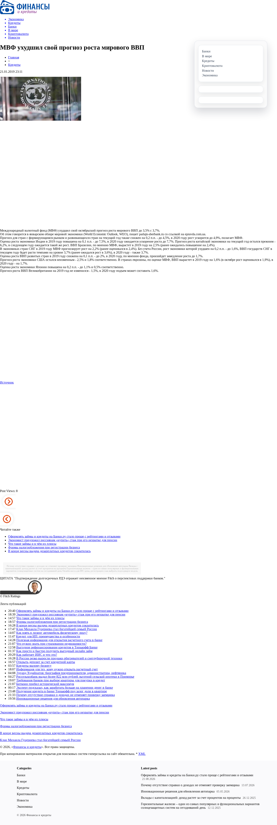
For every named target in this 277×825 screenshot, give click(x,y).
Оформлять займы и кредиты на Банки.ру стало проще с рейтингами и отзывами (64, 536)
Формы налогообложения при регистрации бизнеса (44, 547)
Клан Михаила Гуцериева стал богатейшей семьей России (56, 629)
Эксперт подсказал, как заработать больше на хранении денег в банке (64, 687)
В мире (22, 781)
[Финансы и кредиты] (24, 13)
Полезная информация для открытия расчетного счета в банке (59, 640)
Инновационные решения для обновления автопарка (102, 566)
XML (142, 754)
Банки (21, 775)
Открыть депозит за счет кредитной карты (45, 662)
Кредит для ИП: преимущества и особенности (48, 636)
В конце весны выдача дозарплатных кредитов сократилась (49, 551)
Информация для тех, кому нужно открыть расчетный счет (57, 669)
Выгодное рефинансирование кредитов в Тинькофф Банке (57, 647)
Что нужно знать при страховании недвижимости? (51, 643)
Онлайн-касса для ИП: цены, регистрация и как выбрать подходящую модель (100, 571)
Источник (7, 382)
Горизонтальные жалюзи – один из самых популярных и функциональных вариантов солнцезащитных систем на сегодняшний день (200, 805)
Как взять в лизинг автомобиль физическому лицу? (51, 632)
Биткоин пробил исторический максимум (45, 684)
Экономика (24, 806)
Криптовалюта (27, 794)
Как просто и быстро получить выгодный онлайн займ (54, 651)
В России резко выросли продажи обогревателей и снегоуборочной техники (69, 658)
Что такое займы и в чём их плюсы (32, 543)
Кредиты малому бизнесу (34, 665)
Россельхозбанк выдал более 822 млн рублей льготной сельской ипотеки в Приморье (75, 676)
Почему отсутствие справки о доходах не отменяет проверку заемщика (42, 566)
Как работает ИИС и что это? (36, 654)
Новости (23, 800)
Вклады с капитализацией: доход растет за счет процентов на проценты (191, 797)
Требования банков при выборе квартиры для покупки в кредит (60, 680)
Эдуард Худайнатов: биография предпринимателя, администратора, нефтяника (71, 673)
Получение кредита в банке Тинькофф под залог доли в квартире (61, 691)
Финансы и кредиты (27, 747)
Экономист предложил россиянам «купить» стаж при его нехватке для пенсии (62, 540)
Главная (13, 57)
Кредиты (14, 64)
